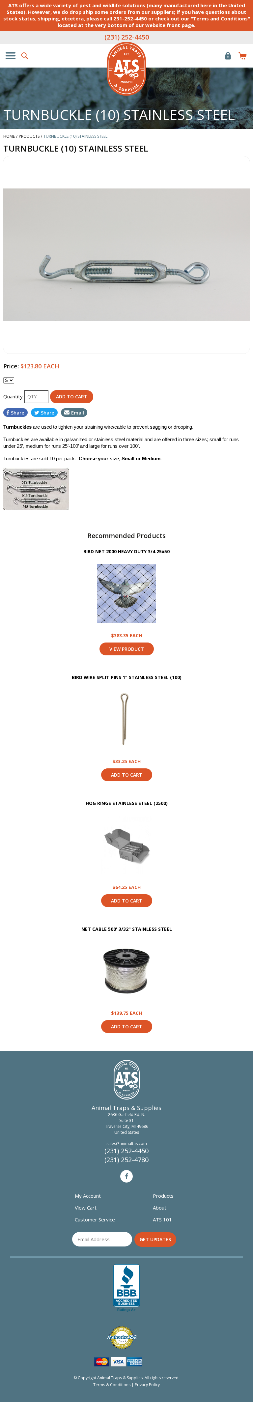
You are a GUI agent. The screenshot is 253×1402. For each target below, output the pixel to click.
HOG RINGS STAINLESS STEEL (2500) (127, 803)
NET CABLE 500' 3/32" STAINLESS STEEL (126, 929)
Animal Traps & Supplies (126, 69)
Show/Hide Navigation (10, 55)
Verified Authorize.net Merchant (121, 1337)
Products (163, 1195)
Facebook (126, 1176)
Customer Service (95, 1219)
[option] (126, 254)
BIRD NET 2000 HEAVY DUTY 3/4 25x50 (126, 551)
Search (25, 55)
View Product (126, 593)
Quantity (13, 396)
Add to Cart (126, 775)
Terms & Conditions (111, 1385)
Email (77, 412)
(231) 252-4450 (126, 37)
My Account (88, 1195)
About (159, 1207)
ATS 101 (162, 1219)
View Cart (86, 1207)
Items (242, 55)
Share (17, 412)
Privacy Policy (147, 1385)
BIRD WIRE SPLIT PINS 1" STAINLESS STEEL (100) (127, 677)
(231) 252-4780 (126, 1159)
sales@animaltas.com (126, 1143)
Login (228, 55)
